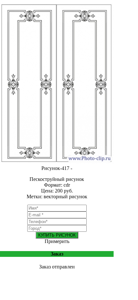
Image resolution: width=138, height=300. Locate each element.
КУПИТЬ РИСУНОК (57, 235)
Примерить (57, 241)
